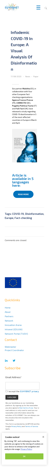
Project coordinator (14, 350)
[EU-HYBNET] (16, 7)
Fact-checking (23, 217)
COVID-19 (18, 213)
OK (24, 456)
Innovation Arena (13, 325)
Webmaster (10, 346)
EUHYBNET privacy (29, 391)
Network (9, 320)
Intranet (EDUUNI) (13, 329)
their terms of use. (26, 408)
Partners (9, 316)
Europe (9, 217)
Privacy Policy (16, 426)
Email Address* (13, 377)
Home (7, 307)
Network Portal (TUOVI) (16, 333)
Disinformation (34, 213)
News (27, 76)
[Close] (43, 437)
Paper (35, 76)
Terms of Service (31, 426)
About (7, 312)
